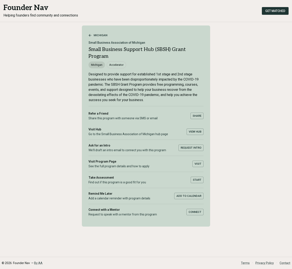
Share (197, 115)
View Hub (195, 131)
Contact (285, 263)
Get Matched (275, 11)
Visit (198, 163)
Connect (195, 212)
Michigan (100, 35)
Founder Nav (25, 7)
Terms (245, 263)
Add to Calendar (188, 195)
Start (197, 179)
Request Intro (191, 147)
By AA (38, 263)
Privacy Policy (264, 263)
